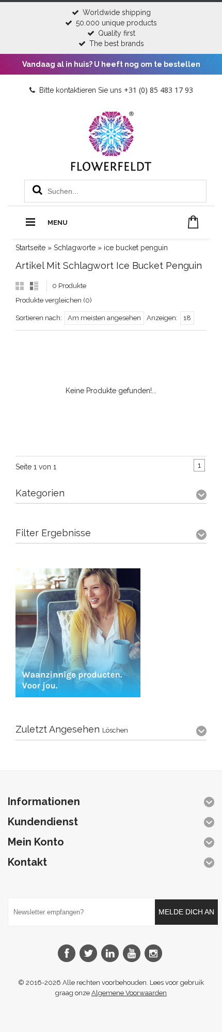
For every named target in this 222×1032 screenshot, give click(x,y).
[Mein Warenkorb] (193, 222)
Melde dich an (186, 912)
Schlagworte (75, 247)
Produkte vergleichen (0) (53, 300)
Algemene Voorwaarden (129, 993)
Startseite (30, 247)
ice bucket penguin (136, 247)
